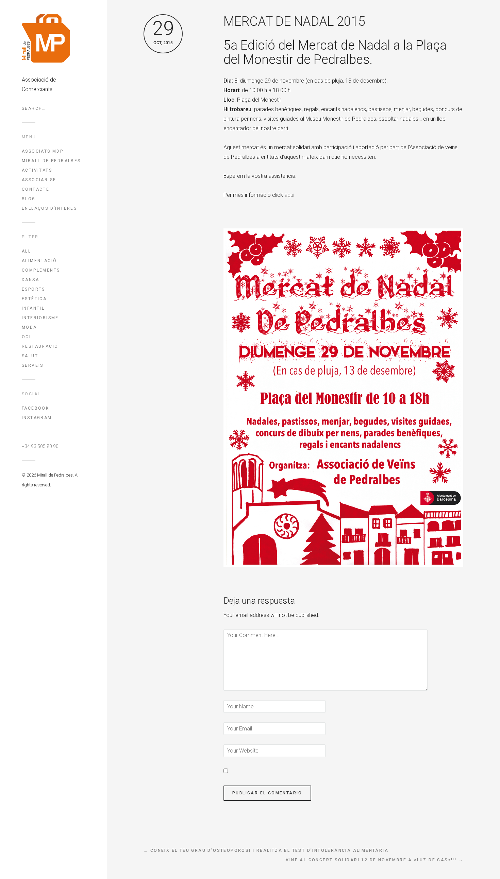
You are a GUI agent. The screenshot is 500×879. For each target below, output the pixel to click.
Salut (30, 356)
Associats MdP (42, 151)
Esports (33, 289)
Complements (41, 270)
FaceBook (35, 408)
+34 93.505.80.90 (40, 446)
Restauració (40, 346)
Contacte (35, 189)
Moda (29, 327)
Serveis (33, 365)
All (26, 251)
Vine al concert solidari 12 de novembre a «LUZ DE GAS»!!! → (374, 860)
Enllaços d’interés (49, 208)
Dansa (30, 279)
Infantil (33, 308)
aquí (289, 195)
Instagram (37, 417)
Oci (26, 336)
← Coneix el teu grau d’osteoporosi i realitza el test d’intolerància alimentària (266, 850)
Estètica (34, 298)
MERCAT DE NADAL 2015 (294, 21)
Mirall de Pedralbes (51, 160)
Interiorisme (40, 317)
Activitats (37, 170)
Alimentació (39, 260)
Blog (29, 198)
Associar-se (39, 179)
